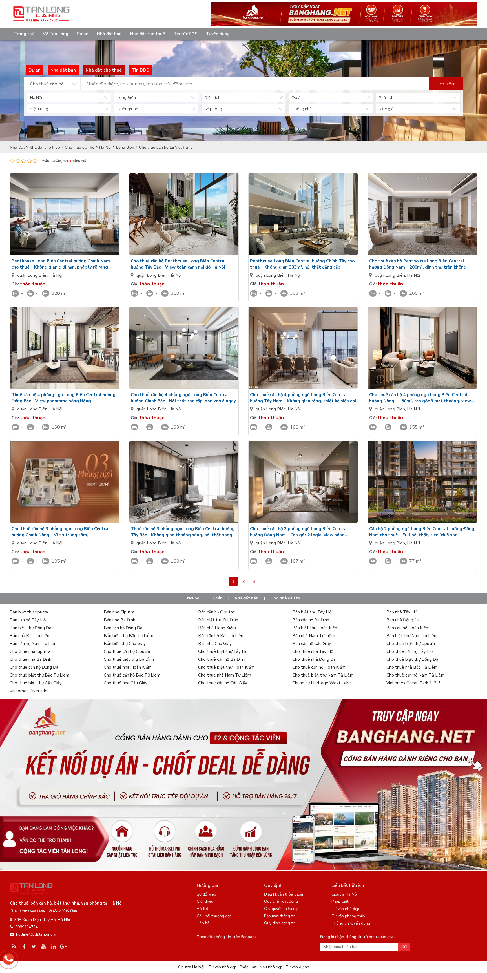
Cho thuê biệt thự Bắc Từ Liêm (39, 675)
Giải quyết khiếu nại (281, 908)
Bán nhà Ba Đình (119, 620)
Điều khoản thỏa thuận (284, 894)
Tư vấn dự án (297, 967)
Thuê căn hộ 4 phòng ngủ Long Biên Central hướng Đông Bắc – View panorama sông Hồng (64, 398)
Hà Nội (55, 275)
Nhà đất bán (109, 34)
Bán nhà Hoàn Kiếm (217, 628)
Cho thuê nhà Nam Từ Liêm (224, 675)
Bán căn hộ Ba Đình (310, 620)
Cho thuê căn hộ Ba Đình (221, 659)
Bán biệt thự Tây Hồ (311, 612)
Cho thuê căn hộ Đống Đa (34, 667)
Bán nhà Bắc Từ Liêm (30, 636)
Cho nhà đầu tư (285, 598)
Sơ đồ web (206, 894)
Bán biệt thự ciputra (29, 612)
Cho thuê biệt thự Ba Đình (129, 659)
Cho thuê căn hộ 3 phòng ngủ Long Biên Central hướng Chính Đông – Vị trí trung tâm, (61, 532)
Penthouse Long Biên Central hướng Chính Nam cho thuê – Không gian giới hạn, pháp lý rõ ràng (61, 264)
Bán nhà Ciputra (119, 612)
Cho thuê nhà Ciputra (30, 651)
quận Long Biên (32, 275)
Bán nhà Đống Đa (403, 620)
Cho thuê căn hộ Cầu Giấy (222, 683)
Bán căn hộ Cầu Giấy (311, 643)
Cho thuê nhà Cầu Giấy (125, 683)
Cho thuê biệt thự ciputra (410, 643)
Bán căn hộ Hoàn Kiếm (408, 628)
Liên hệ (203, 923)
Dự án (82, 34)
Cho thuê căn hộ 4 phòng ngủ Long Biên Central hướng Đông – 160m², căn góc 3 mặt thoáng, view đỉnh (420, 398)
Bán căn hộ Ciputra (216, 612)
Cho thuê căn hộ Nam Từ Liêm (415, 675)
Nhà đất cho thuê (147, 34)
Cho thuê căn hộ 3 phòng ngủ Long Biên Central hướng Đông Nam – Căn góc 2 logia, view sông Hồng (299, 532)
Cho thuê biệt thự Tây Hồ (222, 651)
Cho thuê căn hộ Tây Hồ (409, 651)
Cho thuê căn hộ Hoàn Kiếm (319, 667)
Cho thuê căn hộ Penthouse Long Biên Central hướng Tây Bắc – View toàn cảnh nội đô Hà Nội (178, 264)
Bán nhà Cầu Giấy (215, 643)
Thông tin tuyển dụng (350, 923)
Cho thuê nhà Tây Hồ (312, 651)
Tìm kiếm (446, 83)
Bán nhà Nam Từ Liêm (313, 636)
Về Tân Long (55, 34)
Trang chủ (24, 34)
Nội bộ (193, 598)
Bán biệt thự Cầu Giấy (125, 643)
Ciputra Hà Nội (344, 894)
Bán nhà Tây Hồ (401, 612)
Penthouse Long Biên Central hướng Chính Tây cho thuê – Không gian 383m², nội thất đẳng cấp (302, 264)
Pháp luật (339, 901)
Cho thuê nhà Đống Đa (314, 659)
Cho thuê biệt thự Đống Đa (412, 659)
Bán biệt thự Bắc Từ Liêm (128, 636)
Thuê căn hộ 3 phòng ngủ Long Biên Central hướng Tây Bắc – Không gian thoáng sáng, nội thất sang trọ (183, 532)
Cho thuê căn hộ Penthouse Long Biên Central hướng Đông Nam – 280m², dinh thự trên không (417, 264)
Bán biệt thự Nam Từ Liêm (412, 636)
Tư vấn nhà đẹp (345, 908)
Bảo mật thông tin (280, 916)
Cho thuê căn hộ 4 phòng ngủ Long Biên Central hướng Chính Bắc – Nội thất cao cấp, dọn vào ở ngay (183, 398)
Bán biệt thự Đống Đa (30, 628)
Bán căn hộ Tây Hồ (28, 620)
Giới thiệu (205, 901)
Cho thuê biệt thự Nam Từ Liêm (323, 675)
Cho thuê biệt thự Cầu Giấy (36, 683)
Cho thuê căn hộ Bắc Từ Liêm (132, 675)
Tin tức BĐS (186, 34)
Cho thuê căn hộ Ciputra (127, 651)
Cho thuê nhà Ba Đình (30, 659)
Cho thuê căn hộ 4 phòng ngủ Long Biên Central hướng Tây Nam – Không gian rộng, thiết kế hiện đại (303, 398)
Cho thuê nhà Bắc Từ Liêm (412, 667)
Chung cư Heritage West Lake (321, 683)
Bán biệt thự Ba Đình (218, 620)
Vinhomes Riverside (28, 691)
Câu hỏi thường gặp (214, 916)
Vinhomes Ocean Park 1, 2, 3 (413, 683)
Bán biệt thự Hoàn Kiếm (315, 628)
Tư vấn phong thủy (348, 916)
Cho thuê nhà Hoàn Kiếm (128, 667)
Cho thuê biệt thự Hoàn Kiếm (226, 667)
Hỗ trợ (202, 908)
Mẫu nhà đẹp (271, 967)
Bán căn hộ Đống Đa (123, 628)
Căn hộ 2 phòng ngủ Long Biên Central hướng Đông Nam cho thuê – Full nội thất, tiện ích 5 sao (421, 532)
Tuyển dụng (218, 34)
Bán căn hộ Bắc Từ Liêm (221, 636)
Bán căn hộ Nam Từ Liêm (34, 643)
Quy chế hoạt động (281, 901)
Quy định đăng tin (280, 923)
